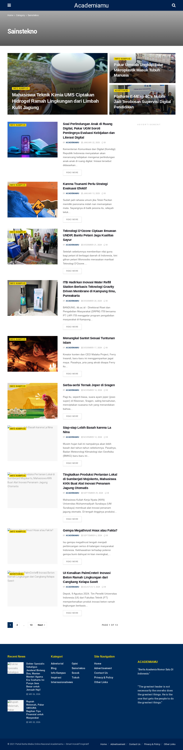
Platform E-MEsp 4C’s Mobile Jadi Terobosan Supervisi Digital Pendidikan (142, 101)
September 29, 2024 (93, 493)
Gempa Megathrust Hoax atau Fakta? (90, 530)
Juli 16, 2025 (121, 82)
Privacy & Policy (103, 677)
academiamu (21, 114)
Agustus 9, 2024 (91, 587)
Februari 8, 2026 (40, 114)
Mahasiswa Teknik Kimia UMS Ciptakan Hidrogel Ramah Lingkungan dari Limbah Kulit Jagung (55, 101)
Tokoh (75, 677)
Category (20, 15)
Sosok (75, 672)
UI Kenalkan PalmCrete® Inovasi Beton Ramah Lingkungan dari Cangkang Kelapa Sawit (86, 577)
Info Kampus (21, 88)
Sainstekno (33, 15)
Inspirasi (56, 677)
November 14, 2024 (92, 390)
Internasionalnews (62, 682)
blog (53, 668)
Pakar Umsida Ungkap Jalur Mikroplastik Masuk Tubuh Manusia (138, 69)
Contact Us (101, 672)
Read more (72, 172)
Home (10, 15)
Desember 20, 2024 (92, 301)
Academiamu (91, 5)
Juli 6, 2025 (121, 114)
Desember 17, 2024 (92, 348)
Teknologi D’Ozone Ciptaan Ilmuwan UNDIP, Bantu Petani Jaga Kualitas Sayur (89, 235)
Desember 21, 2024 (92, 245)
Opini (75, 663)
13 (31, 625)
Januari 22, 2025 (91, 142)
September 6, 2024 (92, 535)
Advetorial (121, 90)
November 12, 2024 (92, 437)
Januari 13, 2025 (91, 193)
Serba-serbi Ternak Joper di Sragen (89, 385)
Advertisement (103, 668)
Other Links (101, 682)
